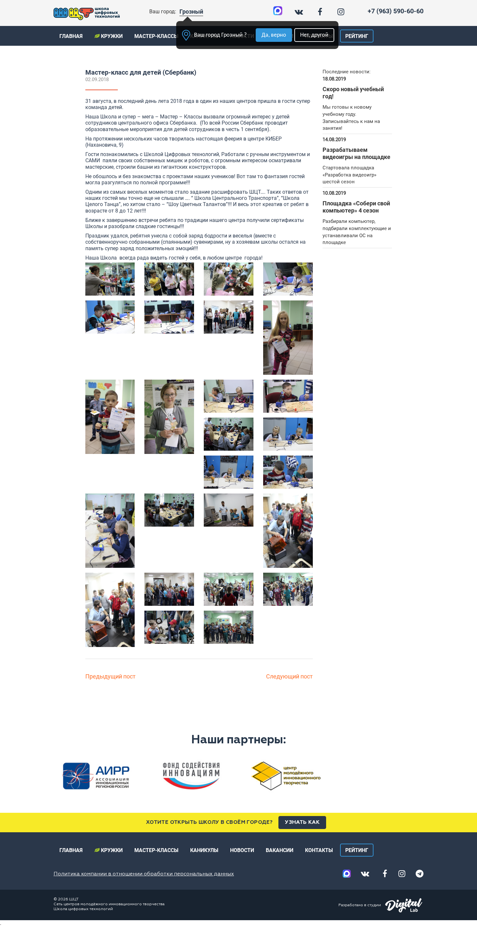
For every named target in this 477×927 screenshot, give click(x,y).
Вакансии (279, 850)
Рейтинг (356, 36)
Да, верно (274, 35)
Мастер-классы (156, 36)
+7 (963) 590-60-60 (395, 11)
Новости (242, 850)
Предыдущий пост (110, 676)
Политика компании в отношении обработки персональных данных (144, 874)
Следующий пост (289, 676)
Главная (71, 36)
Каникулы (204, 850)
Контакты (319, 850)
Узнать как (302, 822)
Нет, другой (314, 35)
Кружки (111, 36)
